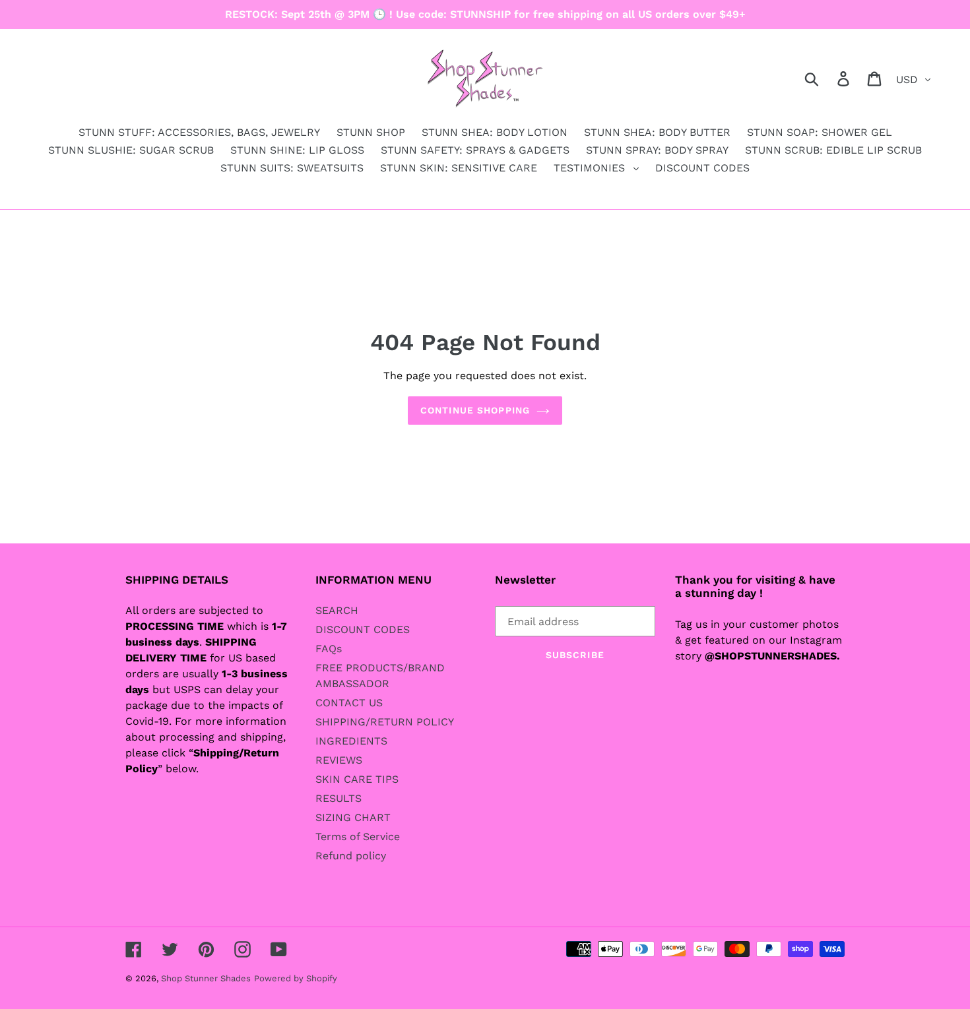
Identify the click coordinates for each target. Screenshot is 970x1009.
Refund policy (350, 855)
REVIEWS (338, 760)
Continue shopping (475, 410)
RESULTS (338, 798)
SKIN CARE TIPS (357, 779)
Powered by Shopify (295, 978)
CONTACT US (349, 702)
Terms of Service (357, 836)
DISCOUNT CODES (362, 629)
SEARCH (336, 610)
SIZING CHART (353, 817)
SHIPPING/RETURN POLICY (384, 722)
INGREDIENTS (351, 741)
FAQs (328, 648)
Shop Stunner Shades (206, 978)
